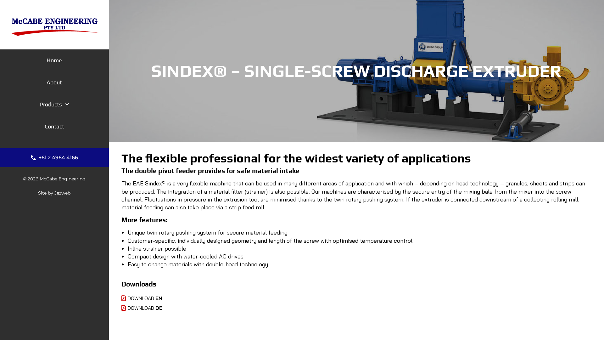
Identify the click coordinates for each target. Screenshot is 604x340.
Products (51, 104)
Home (54, 60)
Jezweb (62, 193)
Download (145, 298)
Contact (54, 126)
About (54, 82)
